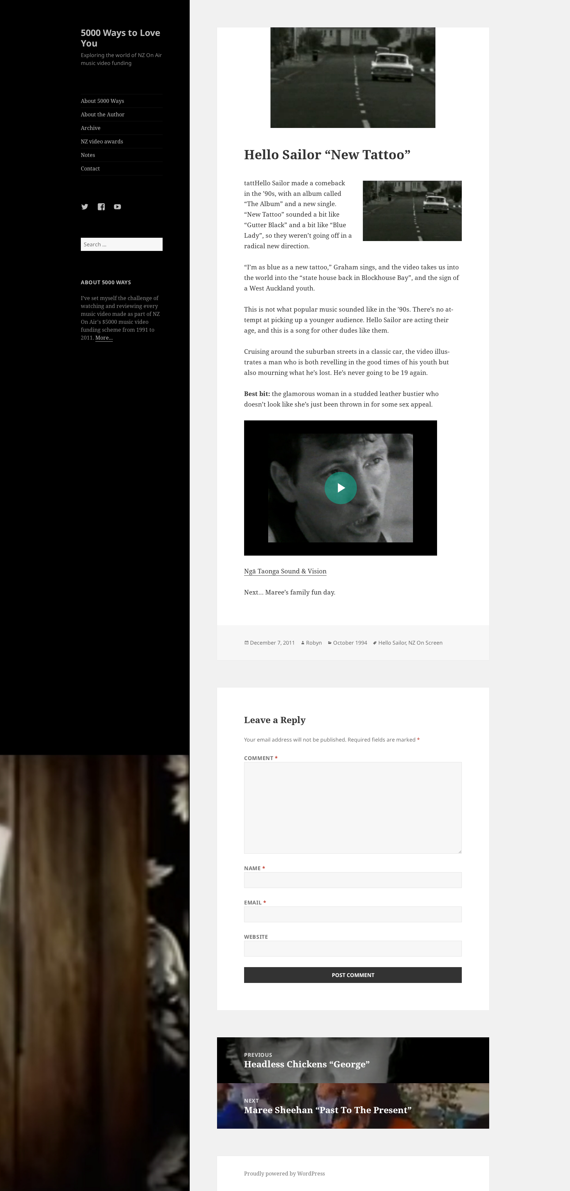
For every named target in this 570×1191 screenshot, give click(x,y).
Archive (91, 128)
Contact (90, 168)
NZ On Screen (425, 642)
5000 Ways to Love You (120, 37)
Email (255, 902)
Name (255, 868)
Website (256, 936)
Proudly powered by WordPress (284, 1173)
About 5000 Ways (102, 101)
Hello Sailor (392, 642)
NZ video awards (102, 141)
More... (104, 337)
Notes (88, 155)
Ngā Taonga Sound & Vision (285, 571)
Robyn (314, 642)
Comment (261, 758)
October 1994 (350, 642)
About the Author (103, 114)
